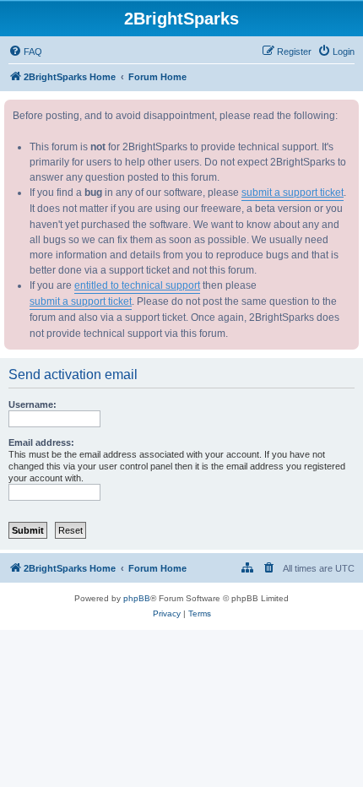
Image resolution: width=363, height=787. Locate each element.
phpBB (136, 598)
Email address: (41, 442)
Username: (32, 404)
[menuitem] (25, 51)
